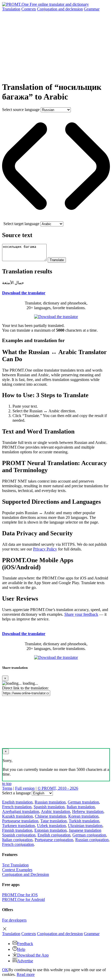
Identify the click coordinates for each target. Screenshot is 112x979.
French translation (17, 807)
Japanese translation (85, 830)
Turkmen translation (18, 825)
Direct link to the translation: (25, 688)
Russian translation (50, 802)
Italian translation (81, 807)
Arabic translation (55, 811)
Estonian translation (50, 830)
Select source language (21, 109)
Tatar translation (53, 821)
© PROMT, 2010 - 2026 (58, 788)
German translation (83, 802)
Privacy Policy (45, 549)
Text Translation (15, 865)
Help (21, 949)
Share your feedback (81, 614)
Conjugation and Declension (25, 874)
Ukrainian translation (85, 825)
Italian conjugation (17, 839)
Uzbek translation (51, 825)
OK (5, 970)
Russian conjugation (92, 839)
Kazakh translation (17, 816)
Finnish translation (17, 830)
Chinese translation (50, 816)
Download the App (33, 955)
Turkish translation (84, 821)
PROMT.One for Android (23, 899)
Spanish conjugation (18, 835)
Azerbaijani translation (20, 811)
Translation (11, 9)
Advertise (25, 961)
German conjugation (89, 835)
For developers (14, 920)
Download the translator (23, 293)
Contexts (28, 9)
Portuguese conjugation (54, 839)
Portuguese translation (20, 821)
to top (6, 783)
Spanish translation (49, 807)
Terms (7, 788)
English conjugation (54, 835)
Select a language (16, 793)
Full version (25, 788)
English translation (17, 802)
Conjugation (60, 9)
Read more (26, 974)
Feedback (25, 943)
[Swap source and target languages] (56, 219)
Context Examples (17, 869)
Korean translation (83, 816)
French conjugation (18, 844)
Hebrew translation (87, 811)
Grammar (91, 9)
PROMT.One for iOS (20, 895)
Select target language (21, 223)
